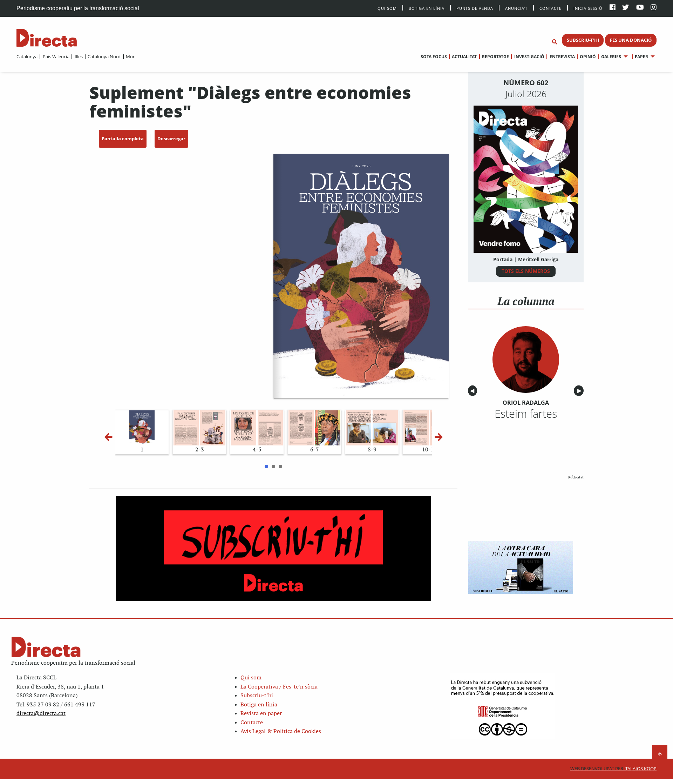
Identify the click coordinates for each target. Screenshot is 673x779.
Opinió (588, 57)
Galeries (611, 57)
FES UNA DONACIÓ (631, 40)
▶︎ (580, 391)
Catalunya (27, 56)
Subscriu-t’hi (256, 695)
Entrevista (562, 57)
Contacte (550, 8)
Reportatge (495, 57)
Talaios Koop (613, 768)
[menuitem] (27, 56)
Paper (641, 57)
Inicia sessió (588, 8)
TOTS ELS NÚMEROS (526, 271)
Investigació (529, 57)
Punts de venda (474, 8)
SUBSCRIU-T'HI (583, 40)
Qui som (250, 677)
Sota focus (434, 57)
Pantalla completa (123, 138)
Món (131, 56)
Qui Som (387, 8)
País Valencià (56, 56)
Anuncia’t (516, 8)
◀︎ (473, 391)
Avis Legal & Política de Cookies (280, 731)
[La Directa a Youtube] (640, 8)
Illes (78, 56)
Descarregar (171, 138)
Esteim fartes (526, 413)
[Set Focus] (554, 42)
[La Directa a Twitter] (625, 8)
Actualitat (464, 57)
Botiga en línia (426, 8)
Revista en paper (261, 713)
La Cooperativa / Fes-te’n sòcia (279, 687)
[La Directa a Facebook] (613, 8)
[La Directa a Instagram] (654, 8)
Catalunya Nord (104, 56)
